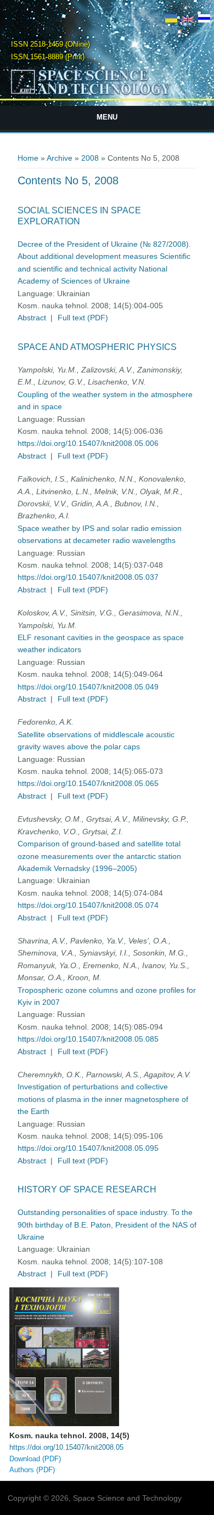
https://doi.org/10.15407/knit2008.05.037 (88, 577)
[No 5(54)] (188, 19)
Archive (59, 158)
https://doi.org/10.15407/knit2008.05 (66, 1447)
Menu (107, 117)
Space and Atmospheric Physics (97, 347)
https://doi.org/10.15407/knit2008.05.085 (88, 1039)
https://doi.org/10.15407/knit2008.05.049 (88, 686)
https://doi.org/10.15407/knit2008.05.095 (88, 1148)
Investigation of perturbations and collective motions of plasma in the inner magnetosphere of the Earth (103, 1099)
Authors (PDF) (32, 1470)
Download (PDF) (35, 1459)
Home (28, 158)
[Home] (107, 93)
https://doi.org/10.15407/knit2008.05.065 (88, 783)
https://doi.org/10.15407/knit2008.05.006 (88, 443)
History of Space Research (87, 1189)
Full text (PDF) (83, 317)
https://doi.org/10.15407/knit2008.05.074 (88, 905)
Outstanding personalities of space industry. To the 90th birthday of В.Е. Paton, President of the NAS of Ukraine (107, 1224)
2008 (90, 158)
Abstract (32, 317)
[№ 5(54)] (171, 19)
